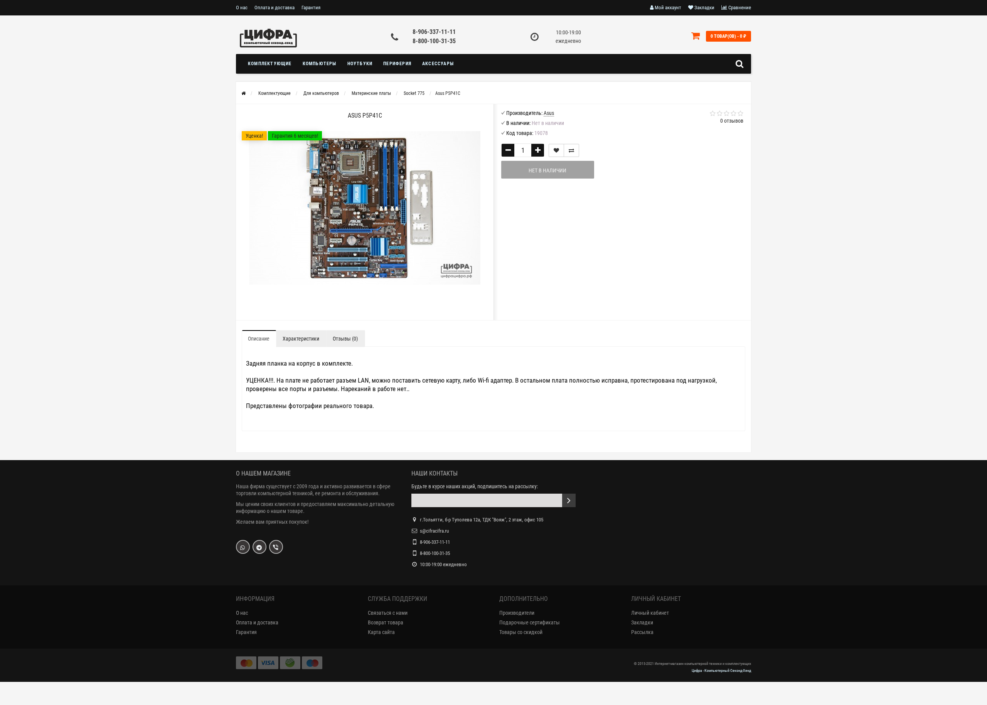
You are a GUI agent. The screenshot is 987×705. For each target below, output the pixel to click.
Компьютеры (320, 63)
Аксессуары (438, 63)
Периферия (397, 63)
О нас (242, 7)
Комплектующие (270, 63)
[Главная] (243, 93)
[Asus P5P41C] (365, 208)
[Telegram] (259, 547)
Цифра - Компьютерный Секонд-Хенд (721, 670)
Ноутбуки (360, 63)
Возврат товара (385, 622)
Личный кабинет (650, 613)
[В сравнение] (571, 150)
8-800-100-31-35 (434, 41)
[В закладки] (556, 150)
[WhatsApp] (243, 547)
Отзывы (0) (345, 339)
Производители (516, 613)
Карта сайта (381, 632)
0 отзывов (731, 121)
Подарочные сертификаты (529, 622)
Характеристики (301, 339)
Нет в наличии (547, 170)
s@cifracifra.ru (434, 531)
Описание (258, 339)
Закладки (642, 622)
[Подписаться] (569, 500)
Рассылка (642, 632)
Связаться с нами (388, 613)
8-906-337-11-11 (434, 31)
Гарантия (310, 7)
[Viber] (276, 547)
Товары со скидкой (520, 632)
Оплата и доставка (274, 7)
